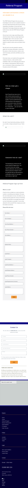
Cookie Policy (5, 453)
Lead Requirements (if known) (11, 281)
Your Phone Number (9, 229)
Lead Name (7, 253)
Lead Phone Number (9, 275)
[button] (26, 1)
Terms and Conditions (6, 449)
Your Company (8, 218)
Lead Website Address (9, 270)
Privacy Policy (5, 451)
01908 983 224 (7, 467)
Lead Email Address (9, 264)
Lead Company (8, 259)
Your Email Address (9, 224)
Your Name (7, 213)
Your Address (8, 235)
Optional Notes (8, 244)
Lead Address (8, 287)
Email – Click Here (7, 462)
